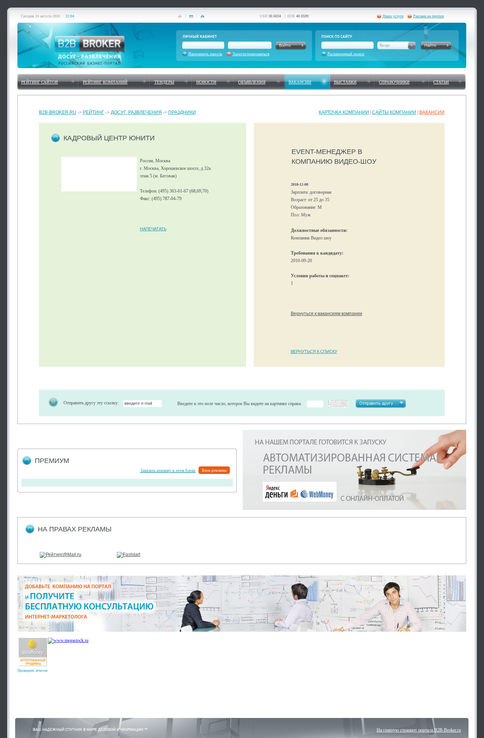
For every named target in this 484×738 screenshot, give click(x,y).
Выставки (345, 82)
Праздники (182, 112)
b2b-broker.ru (57, 112)
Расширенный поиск (345, 53)
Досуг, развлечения (136, 112)
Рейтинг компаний (105, 82)
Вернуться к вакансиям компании (326, 313)
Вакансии (300, 82)
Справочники (394, 82)
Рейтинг (93, 112)
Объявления (251, 82)
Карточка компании (344, 112)
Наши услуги (393, 16)
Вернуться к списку (314, 351)
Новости (206, 82)
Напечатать (153, 229)
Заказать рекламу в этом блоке (167, 470)
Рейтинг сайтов (39, 82)
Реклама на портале (428, 16)
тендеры (164, 82)
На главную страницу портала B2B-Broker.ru (419, 730)
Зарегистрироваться (251, 53)
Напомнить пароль (205, 53)
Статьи (441, 82)
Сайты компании (394, 112)
